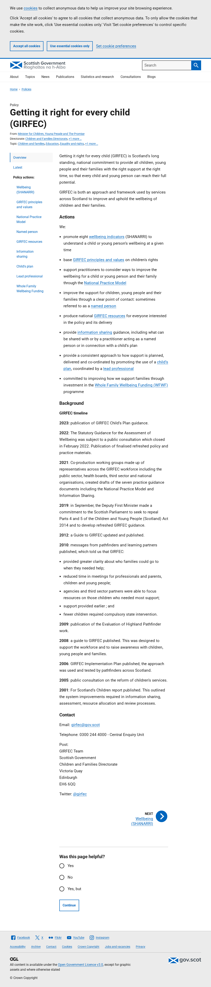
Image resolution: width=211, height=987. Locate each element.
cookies (31, 8)
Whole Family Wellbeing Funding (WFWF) (131, 385)
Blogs (151, 77)
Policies (26, 89)
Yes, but (74, 888)
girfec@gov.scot (85, 724)
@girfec (80, 794)
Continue (69, 905)
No (70, 877)
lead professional (118, 368)
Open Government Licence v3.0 (80, 965)
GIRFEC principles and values (29, 204)
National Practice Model (28, 219)
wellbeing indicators (106, 236)
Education (52, 143)
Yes (71, 865)
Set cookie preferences (116, 46)
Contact (51, 946)
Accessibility (18, 946)
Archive (36, 946)
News (45, 77)
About (14, 77)
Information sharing (25, 254)
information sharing (94, 332)
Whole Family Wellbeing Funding (29, 288)
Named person (27, 232)
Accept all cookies (26, 46)
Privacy (140, 946)
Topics (30, 77)
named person (103, 306)
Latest (17, 167)
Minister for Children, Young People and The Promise (51, 133)
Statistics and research (97, 77)
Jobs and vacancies (117, 946)
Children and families (31, 143)
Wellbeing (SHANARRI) (25, 189)
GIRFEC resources (29, 242)
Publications (65, 77)
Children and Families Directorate (46, 138)
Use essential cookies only (69, 46)
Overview (19, 158)
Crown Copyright (88, 946)
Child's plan (24, 266)
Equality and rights (72, 143)
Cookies (67, 946)
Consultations (131, 77)
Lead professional (29, 276)
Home (14, 89)
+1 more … (75, 138)
